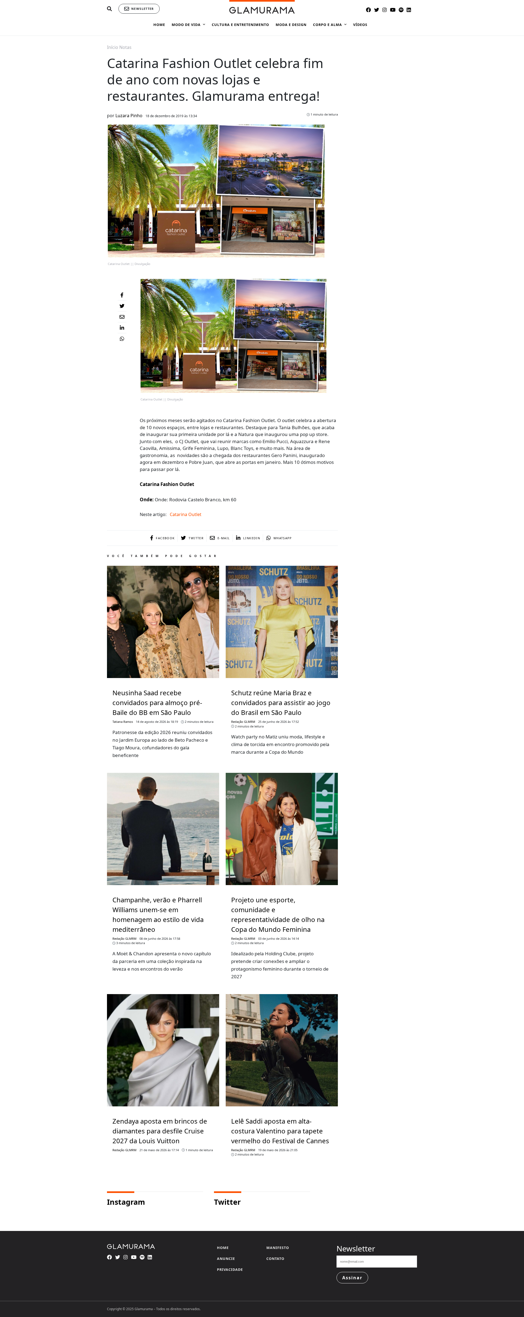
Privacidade (230, 1269)
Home (223, 1247)
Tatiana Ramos (122, 722)
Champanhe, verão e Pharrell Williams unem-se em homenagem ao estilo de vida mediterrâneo (158, 914)
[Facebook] (122, 295)
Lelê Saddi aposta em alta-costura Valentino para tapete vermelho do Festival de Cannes (280, 1130)
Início (112, 47)
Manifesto (277, 1247)
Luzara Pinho (128, 116)
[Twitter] (122, 306)
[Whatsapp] (122, 339)
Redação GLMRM (243, 722)
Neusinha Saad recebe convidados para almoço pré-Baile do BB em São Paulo (157, 702)
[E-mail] (122, 317)
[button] (109, 9)
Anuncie (226, 1258)
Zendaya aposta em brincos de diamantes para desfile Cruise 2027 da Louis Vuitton (159, 1130)
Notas (125, 47)
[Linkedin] (122, 328)
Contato (275, 1258)
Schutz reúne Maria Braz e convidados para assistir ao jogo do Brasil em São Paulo (281, 702)
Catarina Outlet (185, 514)
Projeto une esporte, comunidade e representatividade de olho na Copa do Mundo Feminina (277, 914)
